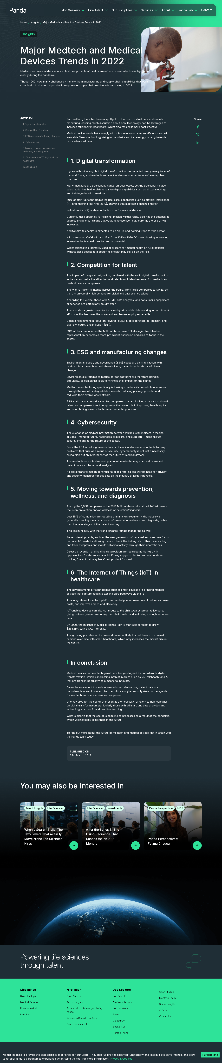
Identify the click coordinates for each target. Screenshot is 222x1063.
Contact (206, 10)
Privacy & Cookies (121, 1058)
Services (147, 10)
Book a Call (119, 1026)
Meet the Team (167, 998)
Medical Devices (29, 1002)
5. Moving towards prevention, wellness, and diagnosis (39, 150)
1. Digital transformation (35, 124)
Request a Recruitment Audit (82, 1018)
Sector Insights (75, 1002)
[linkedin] (198, 142)
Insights (35, 22)
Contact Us (165, 1016)
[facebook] (198, 127)
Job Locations (120, 1008)
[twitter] (198, 134)
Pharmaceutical (28, 1008)
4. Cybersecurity (32, 142)
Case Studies (74, 996)
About (166, 10)
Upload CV (119, 1020)
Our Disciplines (122, 10)
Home (23, 22)
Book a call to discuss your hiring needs (84, 1010)
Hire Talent (95, 10)
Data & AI (25, 1014)
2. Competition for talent (35, 130)
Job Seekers (71, 10)
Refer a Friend (120, 1032)
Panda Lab (185, 10)
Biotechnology (28, 996)
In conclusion (30, 166)
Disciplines (28, 989)
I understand (210, 1054)
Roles (116, 1014)
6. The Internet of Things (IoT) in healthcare (40, 159)
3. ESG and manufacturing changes (41, 136)
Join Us (163, 1010)
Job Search (119, 996)
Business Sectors (122, 1002)
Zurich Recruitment (77, 1024)
